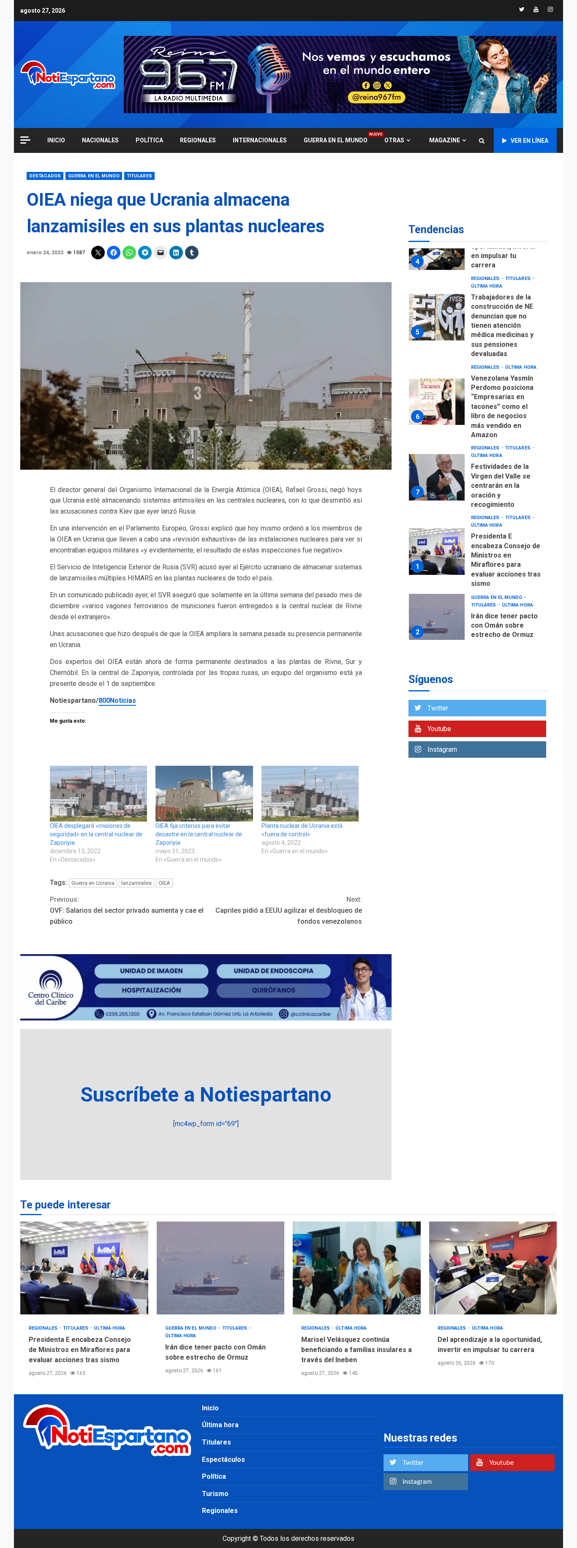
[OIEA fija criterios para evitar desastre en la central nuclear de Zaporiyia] (204, 794)
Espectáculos (223, 1460)
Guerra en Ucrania (92, 883)
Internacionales (260, 140)
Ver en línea (529, 140)
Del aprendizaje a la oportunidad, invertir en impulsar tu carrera (493, 1268)
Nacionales (100, 140)
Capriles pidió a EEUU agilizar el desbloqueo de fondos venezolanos (288, 910)
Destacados (45, 176)
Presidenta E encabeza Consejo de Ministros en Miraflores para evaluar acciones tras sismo (437, 551)
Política (149, 140)
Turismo (215, 1494)
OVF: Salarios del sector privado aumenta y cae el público (127, 910)
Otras (394, 140)
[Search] (481, 141)
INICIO (56, 140)
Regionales (198, 140)
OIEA (164, 883)
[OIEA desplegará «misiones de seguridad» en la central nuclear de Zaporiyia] (98, 794)
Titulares (139, 176)
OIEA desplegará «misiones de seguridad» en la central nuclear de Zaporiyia (96, 834)
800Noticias (117, 700)
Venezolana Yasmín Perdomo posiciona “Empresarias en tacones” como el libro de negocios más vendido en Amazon (437, 401)
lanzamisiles (136, 883)
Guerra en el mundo (335, 140)
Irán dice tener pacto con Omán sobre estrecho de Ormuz (437, 617)
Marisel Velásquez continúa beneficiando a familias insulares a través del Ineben (357, 1268)
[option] (478, 248)
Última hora (486, 286)
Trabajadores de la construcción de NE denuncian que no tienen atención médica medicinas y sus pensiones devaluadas (437, 317)
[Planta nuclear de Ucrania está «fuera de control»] (310, 794)
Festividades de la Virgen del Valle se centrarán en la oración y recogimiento (437, 477)
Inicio (210, 1408)
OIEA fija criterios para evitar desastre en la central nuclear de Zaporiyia (198, 834)
